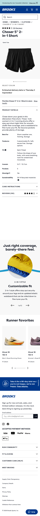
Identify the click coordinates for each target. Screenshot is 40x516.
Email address (6, 412)
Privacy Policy (6, 492)
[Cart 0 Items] (32, 10)
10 (21, 81)
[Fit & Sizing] (20, 454)
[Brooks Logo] (20, 396)
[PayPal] (20, 433)
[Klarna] (27, 433)
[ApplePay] (5, 438)
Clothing (26, 22)
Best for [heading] (5, 134)
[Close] (37, 3)
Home (5, 22)
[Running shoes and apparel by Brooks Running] (9, 9)
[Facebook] (8, 424)
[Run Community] (20, 447)
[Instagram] (3, 424)
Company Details (7, 483)
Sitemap (5, 496)
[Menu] (36, 9)
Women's (15, 22)
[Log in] (27, 9)
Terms (4, 487)
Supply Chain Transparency (10, 479)
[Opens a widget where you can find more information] (32, 512)
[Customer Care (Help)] (20, 460)
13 (24, 81)
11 (22, 81)
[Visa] (5, 433)
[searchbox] (21, 17)
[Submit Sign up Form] (35, 416)
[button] (20, 59)
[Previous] (12, 305)
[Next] (27, 305)
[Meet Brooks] (20, 467)
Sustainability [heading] (7, 177)
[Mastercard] (13, 433)
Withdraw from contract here (11, 504)
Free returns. (22, 386)
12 (23, 81)
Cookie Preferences (8, 500)
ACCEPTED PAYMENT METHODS (16, 429)
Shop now (32, 3)
